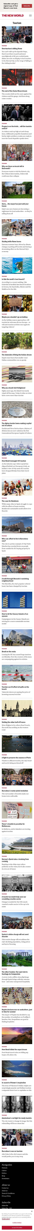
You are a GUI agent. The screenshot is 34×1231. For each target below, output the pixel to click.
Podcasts (4, 1168)
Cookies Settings (17, 1222)
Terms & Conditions (8, 1193)
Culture (4, 1170)
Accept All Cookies (17, 1227)
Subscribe (27, 6)
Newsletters (5, 1178)
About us (4, 1191)
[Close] (32, 1211)
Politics (4, 1173)
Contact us (5, 1188)
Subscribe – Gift (7, 1208)
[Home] (13, 15)
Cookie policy (6, 1219)
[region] (17, 1220)
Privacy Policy (6, 1196)
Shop (3, 1176)
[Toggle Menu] (30, 15)
